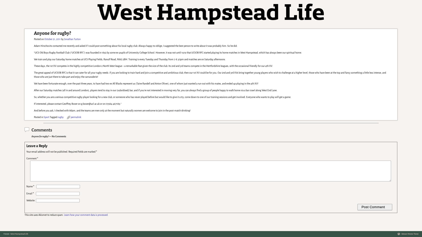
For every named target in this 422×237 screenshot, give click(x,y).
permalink (76, 117)
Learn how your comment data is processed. (86, 215)
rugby (61, 117)
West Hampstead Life (19, 234)
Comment (32, 158)
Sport (46, 117)
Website (30, 200)
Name (30, 186)
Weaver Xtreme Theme (410, 234)
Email (30, 193)
